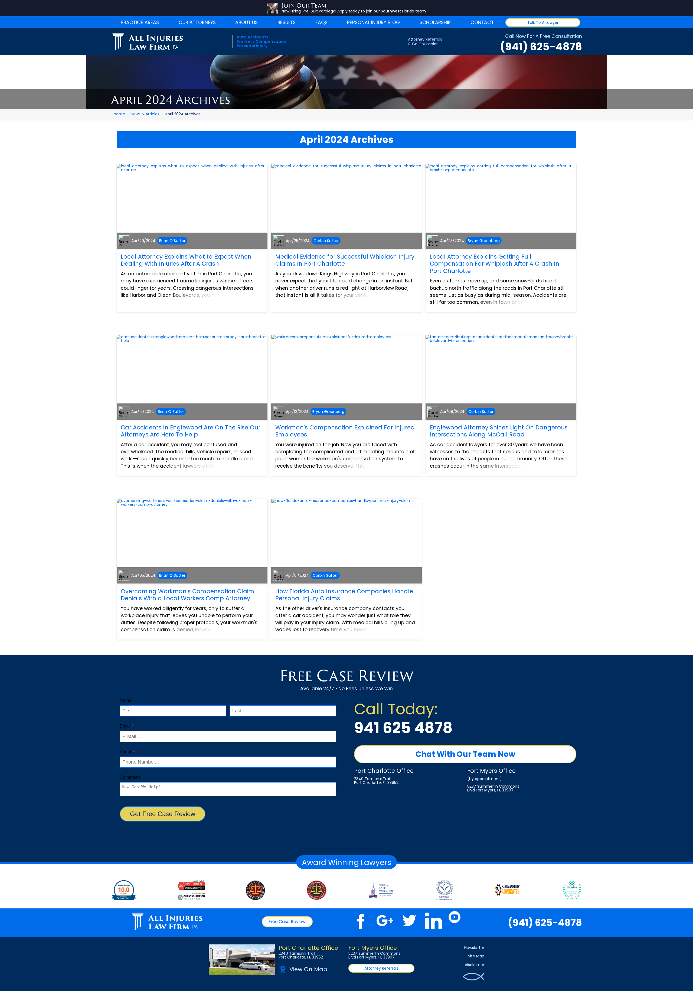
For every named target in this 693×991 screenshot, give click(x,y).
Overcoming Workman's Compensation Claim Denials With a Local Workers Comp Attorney (187, 594)
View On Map (308, 969)
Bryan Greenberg (484, 240)
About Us (246, 22)
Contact (482, 22)
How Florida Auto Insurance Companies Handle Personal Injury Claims (344, 594)
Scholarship (435, 22)
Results (286, 22)
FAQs (321, 22)
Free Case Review (287, 921)
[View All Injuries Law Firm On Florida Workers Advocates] (507, 890)
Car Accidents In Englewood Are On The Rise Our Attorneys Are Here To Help (190, 430)
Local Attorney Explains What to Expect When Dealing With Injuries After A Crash (186, 260)
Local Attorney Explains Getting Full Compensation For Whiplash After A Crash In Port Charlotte (494, 264)
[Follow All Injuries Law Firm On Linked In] (433, 920)
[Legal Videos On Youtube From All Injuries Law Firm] (454, 920)
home (119, 114)
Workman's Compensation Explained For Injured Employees (345, 430)
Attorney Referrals (381, 968)
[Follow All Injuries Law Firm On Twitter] (409, 920)
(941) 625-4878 (541, 46)
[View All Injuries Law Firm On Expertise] (572, 890)
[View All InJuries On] (444, 890)
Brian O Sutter (172, 240)
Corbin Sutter (326, 240)
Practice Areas (140, 22)
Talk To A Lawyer (542, 22)
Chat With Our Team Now (465, 754)
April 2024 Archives (347, 139)
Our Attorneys (197, 22)
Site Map (476, 956)
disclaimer (474, 964)
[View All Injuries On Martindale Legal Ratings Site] (191, 890)
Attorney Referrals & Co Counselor (425, 42)
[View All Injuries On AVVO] (124, 890)
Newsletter (474, 947)
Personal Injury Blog (373, 22)
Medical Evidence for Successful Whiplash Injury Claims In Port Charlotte (344, 260)
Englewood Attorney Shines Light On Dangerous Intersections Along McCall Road (499, 430)
